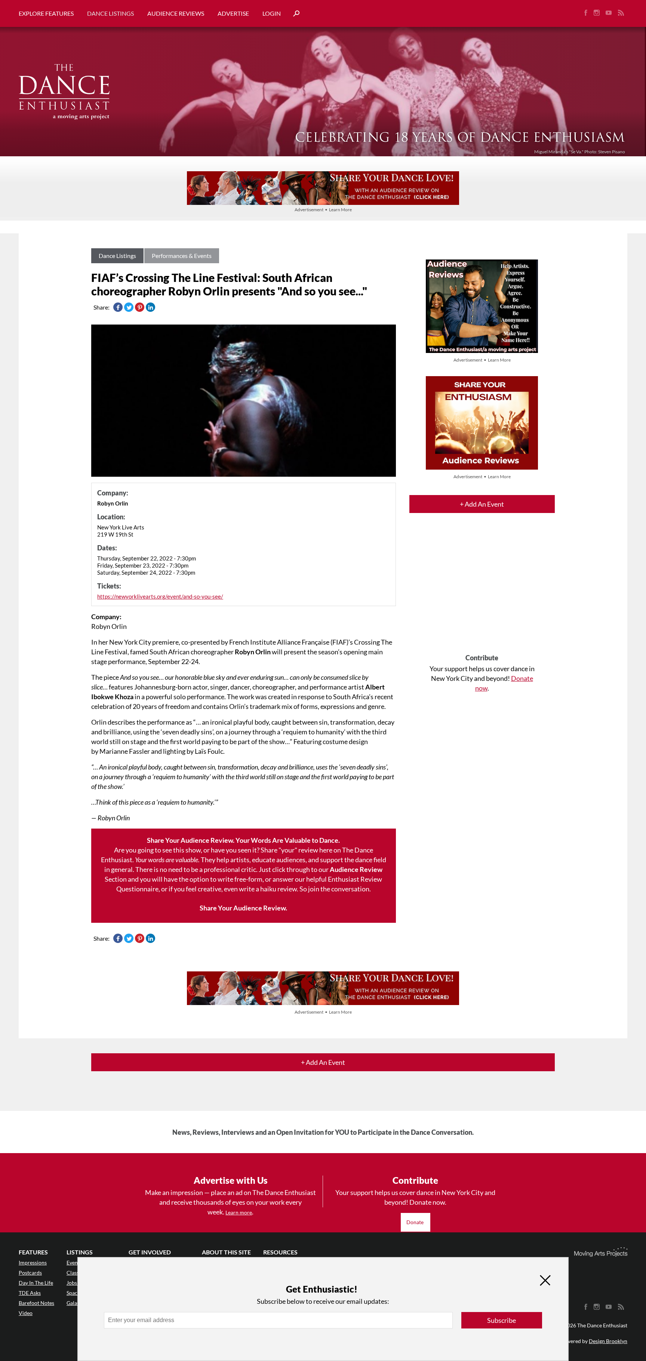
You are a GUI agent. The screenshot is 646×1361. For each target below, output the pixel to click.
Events (74, 1262)
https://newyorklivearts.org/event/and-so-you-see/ (160, 596)
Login (271, 13)
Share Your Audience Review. (243, 908)
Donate (415, 1222)
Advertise (233, 13)
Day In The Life (36, 1282)
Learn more (238, 1212)
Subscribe (501, 1320)
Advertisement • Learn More (323, 209)
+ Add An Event (482, 504)
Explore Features (46, 13)
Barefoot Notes (36, 1303)
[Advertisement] (482, 590)
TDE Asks (30, 1293)
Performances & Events (182, 255)
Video (26, 1313)
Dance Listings (110, 13)
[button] (293, 13)
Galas (73, 1303)
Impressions (33, 1262)
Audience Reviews (175, 13)
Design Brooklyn (608, 1341)
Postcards (30, 1272)
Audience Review (356, 869)
